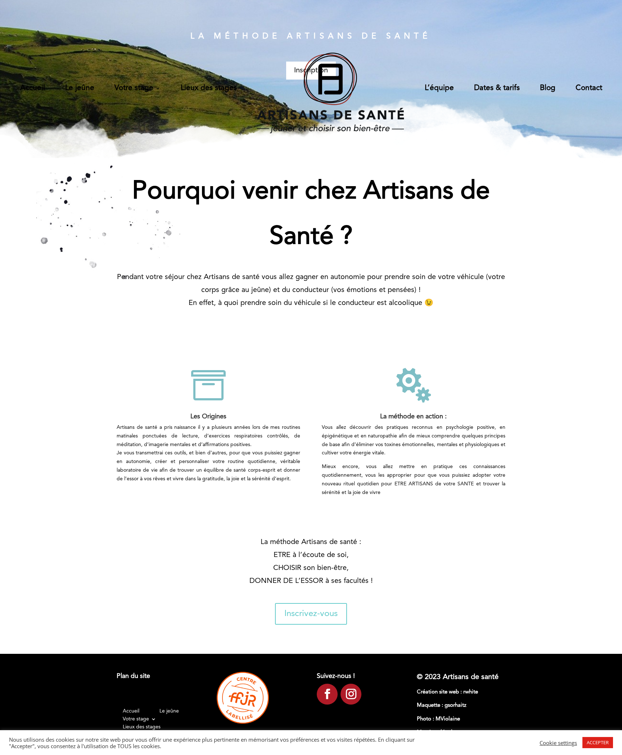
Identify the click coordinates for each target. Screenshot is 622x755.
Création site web (438, 692)
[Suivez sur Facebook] (327, 694)
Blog (547, 88)
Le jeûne (79, 88)
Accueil (32, 88)
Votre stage (133, 88)
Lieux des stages (209, 88)
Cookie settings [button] (558, 743)
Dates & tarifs (497, 88)
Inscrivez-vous (311, 614)
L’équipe (439, 88)
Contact (589, 88)
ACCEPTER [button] (598, 742)
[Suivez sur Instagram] (351, 694)
